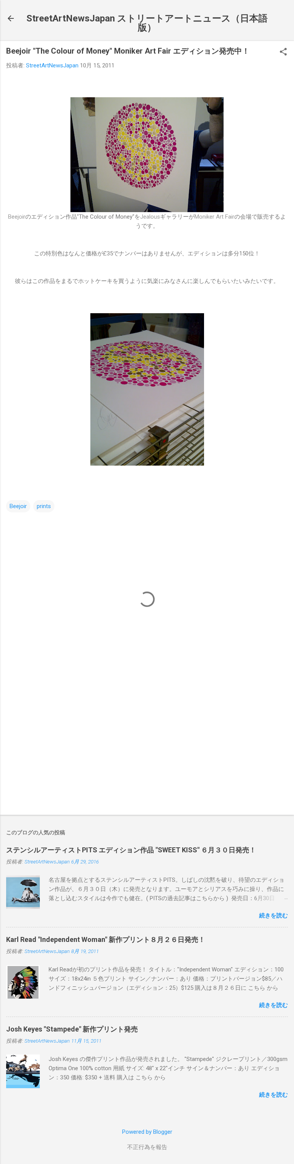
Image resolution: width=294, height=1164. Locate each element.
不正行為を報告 (147, 1147)
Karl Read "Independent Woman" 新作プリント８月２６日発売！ (105, 939)
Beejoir (16, 216)
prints (44, 506)
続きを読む (273, 915)
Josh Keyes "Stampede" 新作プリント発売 (72, 1029)
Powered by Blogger (147, 1131)
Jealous (150, 216)
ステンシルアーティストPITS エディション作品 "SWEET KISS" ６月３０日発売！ (131, 850)
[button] (283, 52)
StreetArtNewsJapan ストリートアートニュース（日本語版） (147, 23)
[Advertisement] (147, 749)
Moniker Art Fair (214, 216)
